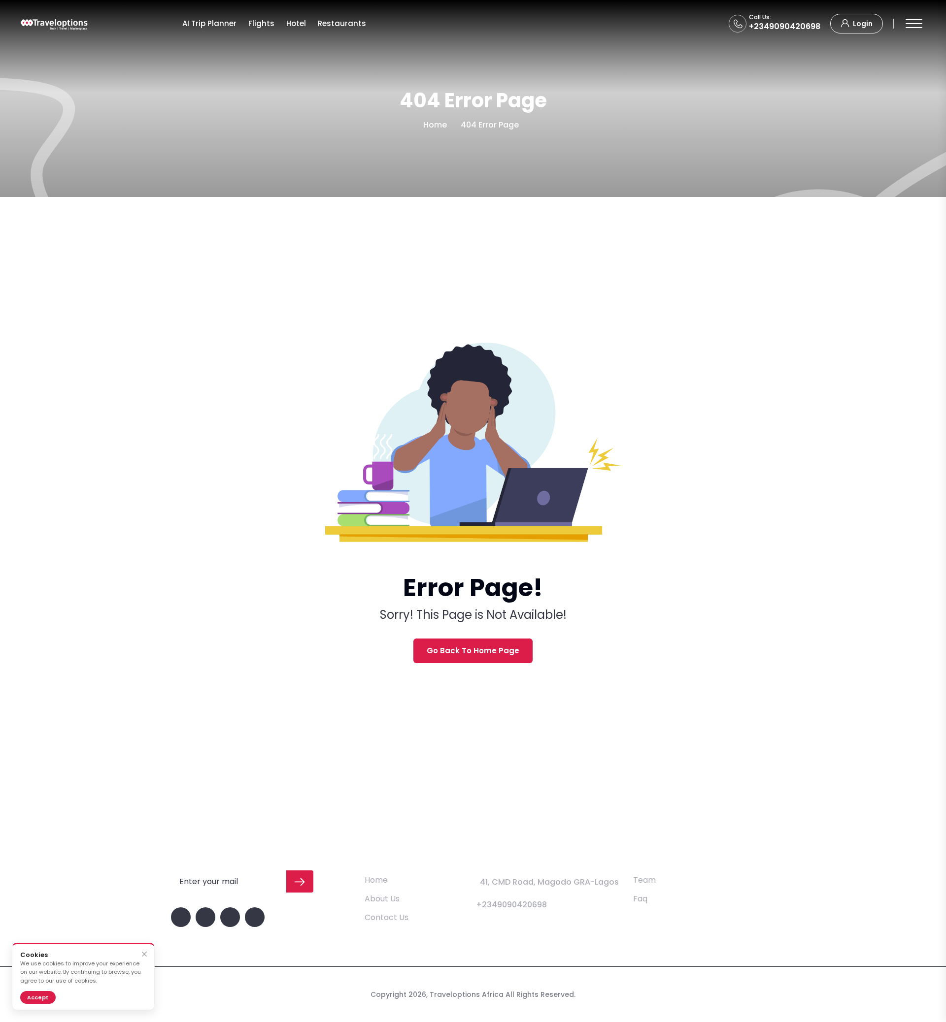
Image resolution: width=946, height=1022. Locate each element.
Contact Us (386, 917)
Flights (261, 23)
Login (862, 24)
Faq (640, 898)
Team (644, 880)
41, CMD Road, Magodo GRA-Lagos (549, 882)
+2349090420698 (784, 26)
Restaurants (342, 23)
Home (435, 124)
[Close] (144, 954)
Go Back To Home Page (473, 650)
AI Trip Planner (209, 23)
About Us (382, 898)
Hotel (296, 23)
